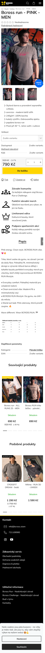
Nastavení (21, 639)
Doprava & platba (10, 563)
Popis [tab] (22, 241)
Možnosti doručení (9, 149)
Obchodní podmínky (11, 556)
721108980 (14, 532)
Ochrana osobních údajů (13, 560)
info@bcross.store (17, 526)
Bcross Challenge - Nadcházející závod (20, 595)
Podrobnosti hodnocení (11, 25)
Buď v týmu (7, 599)
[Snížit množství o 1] (28, 162)
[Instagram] (5, 539)
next (42, 388)
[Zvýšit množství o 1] (40, 162)
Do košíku (22, 170)
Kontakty (6, 603)
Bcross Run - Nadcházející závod (17, 591)
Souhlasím (21, 647)
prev (3, 388)
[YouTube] (11, 539)
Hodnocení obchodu (11, 567)
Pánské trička (36, 350)
